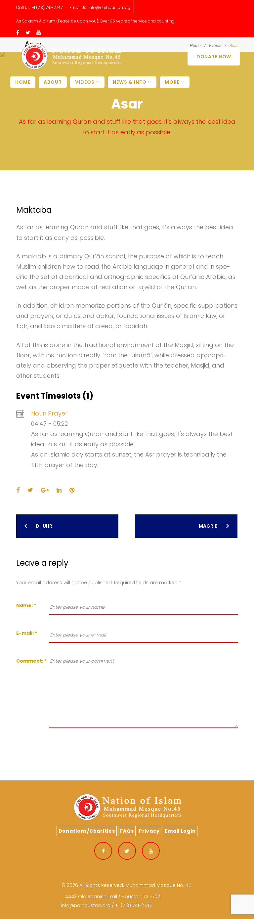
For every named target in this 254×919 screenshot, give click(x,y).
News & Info (130, 82)
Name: (26, 605)
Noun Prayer (49, 413)
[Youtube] (38, 33)
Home (22, 82)
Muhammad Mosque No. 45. (158, 885)
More (172, 82)
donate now (213, 56)
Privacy (149, 831)
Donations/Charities (87, 831)
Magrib (208, 526)
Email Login (180, 831)
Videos (85, 82)
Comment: (31, 661)
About (53, 82)
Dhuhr (44, 526)
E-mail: (26, 633)
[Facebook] (17, 33)
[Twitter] (27, 33)
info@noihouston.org (109, 7)
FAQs (127, 831)
